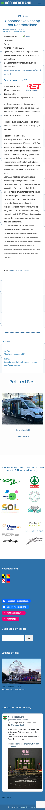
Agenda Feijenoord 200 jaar (11, 686)
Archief (20, 29)
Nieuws (25, 16)
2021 (18, 16)
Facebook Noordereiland (19, 270)
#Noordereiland (17, 725)
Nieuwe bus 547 (22, 430)
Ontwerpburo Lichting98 (29, 807)
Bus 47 (7, 342)
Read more (22, 436)
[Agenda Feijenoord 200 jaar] (21, 671)
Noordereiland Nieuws (9, 29)
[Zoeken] (29, 638)
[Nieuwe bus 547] (22, 408)
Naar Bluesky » (7, 797)
